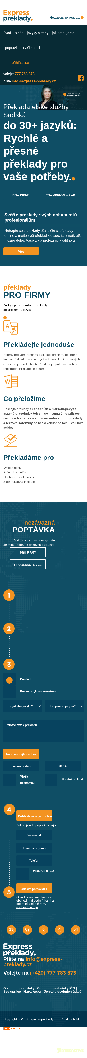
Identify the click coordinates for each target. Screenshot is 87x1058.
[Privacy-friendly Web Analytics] (12, 1028)
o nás (19, 33)
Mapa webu (32, 991)
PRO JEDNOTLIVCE (60, 194)
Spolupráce (12, 991)
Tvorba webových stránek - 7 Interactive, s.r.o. (70, 1050)
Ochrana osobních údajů (62, 991)
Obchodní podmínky (19, 988)
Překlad (25, 679)
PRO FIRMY (21, 194)
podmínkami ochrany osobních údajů (31, 905)
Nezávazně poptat (65, 17)
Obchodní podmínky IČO (56, 988)
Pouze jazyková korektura (38, 691)
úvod (7, 33)
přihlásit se (20, 63)
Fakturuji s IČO (43, 870)
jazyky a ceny (37, 33)
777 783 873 (25, 74)
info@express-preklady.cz (34, 81)
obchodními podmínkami (33, 900)
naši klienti (31, 48)
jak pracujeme (63, 33)
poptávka (12, 48)
